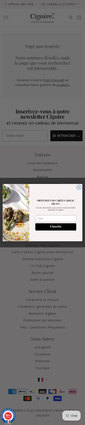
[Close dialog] (79, 187)
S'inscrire (55, 227)
